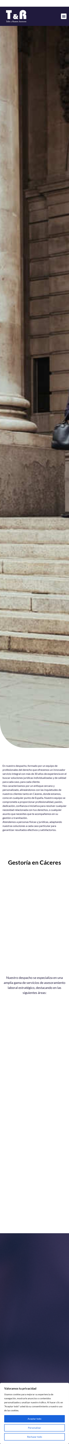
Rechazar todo (34, 1436)
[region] (34, 1413)
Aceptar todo (34, 1418)
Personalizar (34, 1427)
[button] (63, 16)
